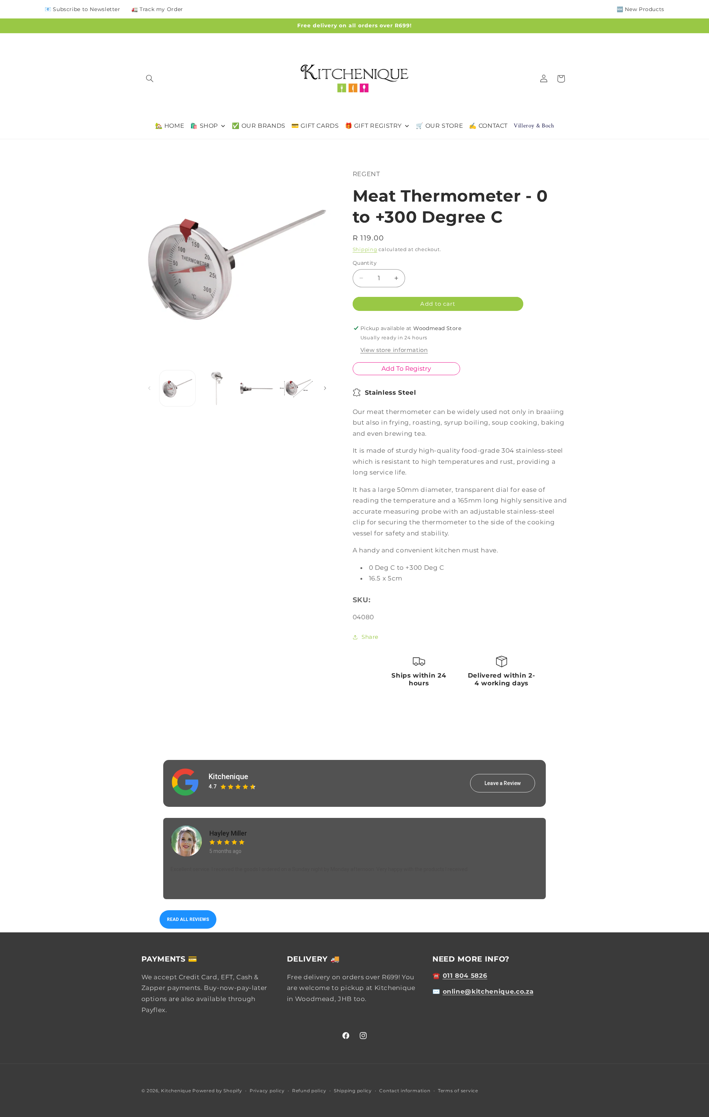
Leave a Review (502, 783)
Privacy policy (267, 1090)
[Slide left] (149, 388)
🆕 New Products (640, 9)
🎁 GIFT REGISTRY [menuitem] (373, 125)
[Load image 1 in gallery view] (177, 388)
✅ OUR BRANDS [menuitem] (258, 125)
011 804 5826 (465, 975)
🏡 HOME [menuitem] (170, 125)
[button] (149, 78)
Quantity (365, 263)
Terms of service (458, 1090)
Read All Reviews (188, 919)
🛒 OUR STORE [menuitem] (439, 125)
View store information (394, 350)
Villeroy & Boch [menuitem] (534, 126)
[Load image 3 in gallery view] (257, 388)
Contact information (404, 1090)
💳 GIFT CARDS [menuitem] (315, 125)
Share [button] (370, 637)
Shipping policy (353, 1090)
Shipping (365, 249)
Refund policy (309, 1090)
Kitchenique (228, 776)
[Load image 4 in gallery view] (296, 388)
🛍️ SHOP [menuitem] (204, 125)
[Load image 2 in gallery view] (217, 388)
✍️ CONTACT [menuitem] (488, 125)
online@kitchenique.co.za (488, 991)
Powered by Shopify (217, 1090)
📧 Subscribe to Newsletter (82, 9)
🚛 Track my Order (157, 9)
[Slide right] (325, 388)
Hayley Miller (228, 833)
